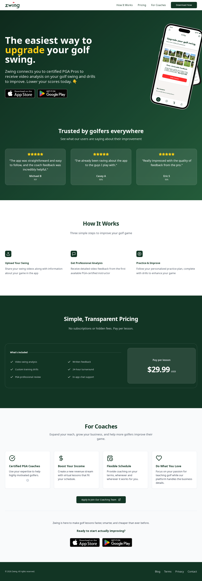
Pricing (142, 5)
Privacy (179, 571)
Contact (192, 571)
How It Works (124, 5)
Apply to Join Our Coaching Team (98, 499)
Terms (168, 571)
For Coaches (158, 5)
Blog (157, 571)
